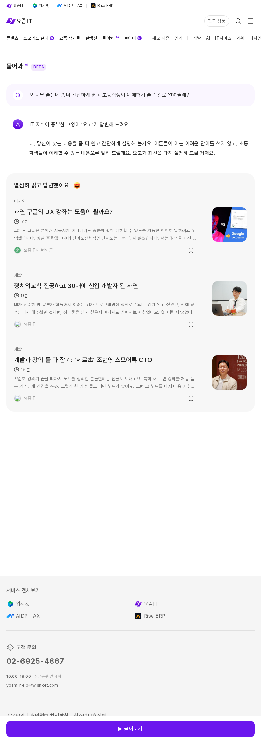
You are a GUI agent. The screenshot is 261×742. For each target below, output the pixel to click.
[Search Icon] (238, 21)
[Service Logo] (19, 21)
